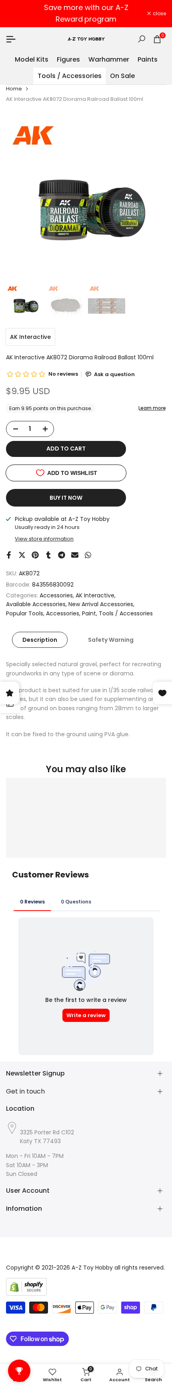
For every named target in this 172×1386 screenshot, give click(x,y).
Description (39, 640)
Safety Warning (111, 640)
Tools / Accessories (126, 613)
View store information (44, 539)
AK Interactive (30, 337)
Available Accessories (36, 604)
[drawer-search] (141, 39)
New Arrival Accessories (100, 604)
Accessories (56, 595)
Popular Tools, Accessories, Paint (51, 613)
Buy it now (66, 498)
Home (14, 88)
